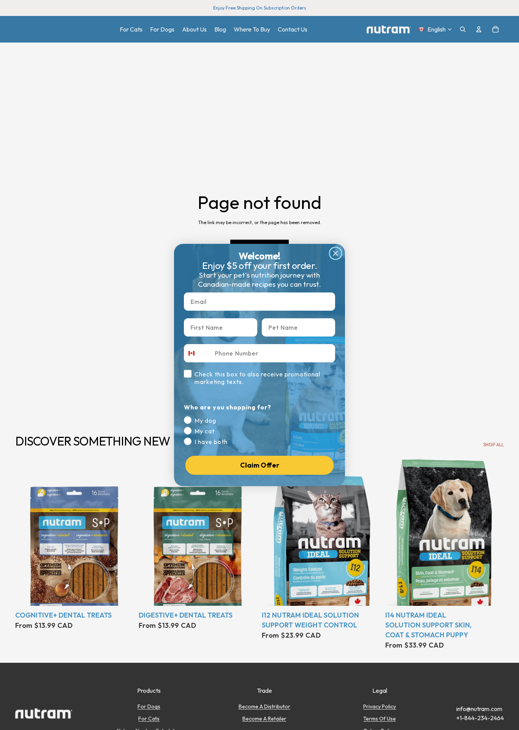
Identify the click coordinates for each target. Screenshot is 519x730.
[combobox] (197, 353)
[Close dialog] (335, 253)
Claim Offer (259, 465)
